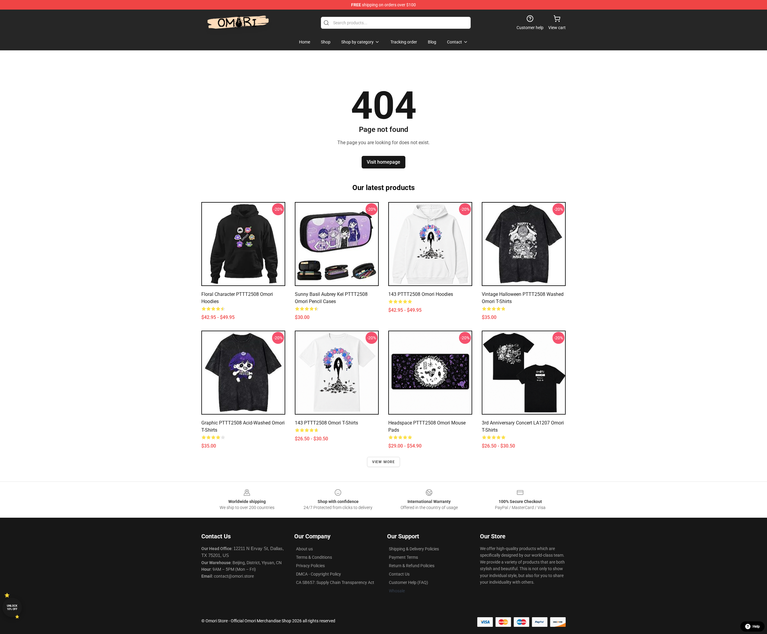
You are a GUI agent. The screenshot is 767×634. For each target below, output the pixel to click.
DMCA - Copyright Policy (318, 574)
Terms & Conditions (314, 557)
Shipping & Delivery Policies (414, 548)
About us (304, 548)
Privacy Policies (310, 565)
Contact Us (399, 574)
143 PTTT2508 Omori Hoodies (420, 294)
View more (383, 462)
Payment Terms (403, 557)
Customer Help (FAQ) (408, 582)
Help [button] (756, 626)
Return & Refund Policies (411, 565)
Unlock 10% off (12, 607)
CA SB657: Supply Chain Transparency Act (335, 582)
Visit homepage (383, 162)
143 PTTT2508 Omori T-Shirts (326, 423)
